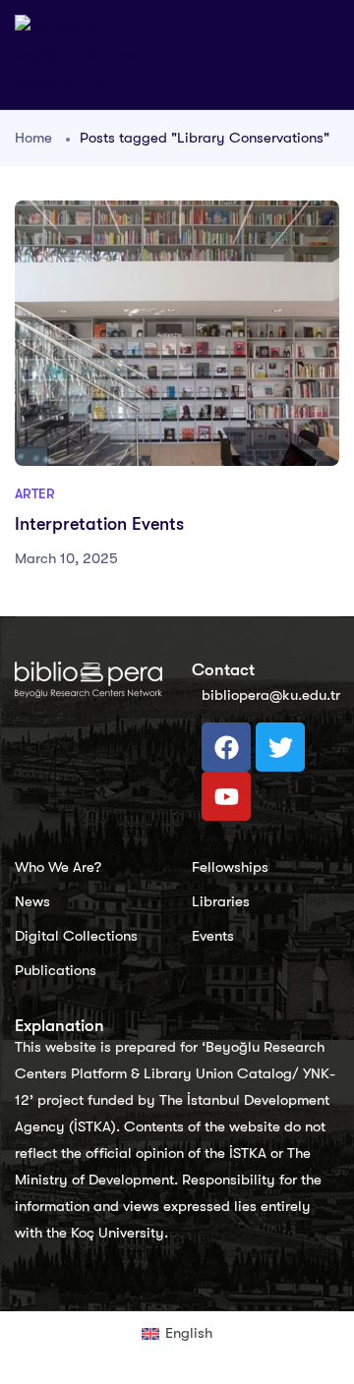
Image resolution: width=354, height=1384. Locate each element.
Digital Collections (76, 936)
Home (33, 137)
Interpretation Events (99, 524)
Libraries (221, 901)
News (32, 901)
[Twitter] (280, 747)
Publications (55, 970)
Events (213, 936)
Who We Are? (58, 867)
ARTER (35, 493)
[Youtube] (226, 796)
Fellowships (230, 867)
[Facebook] (226, 747)
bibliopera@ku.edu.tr (271, 695)
